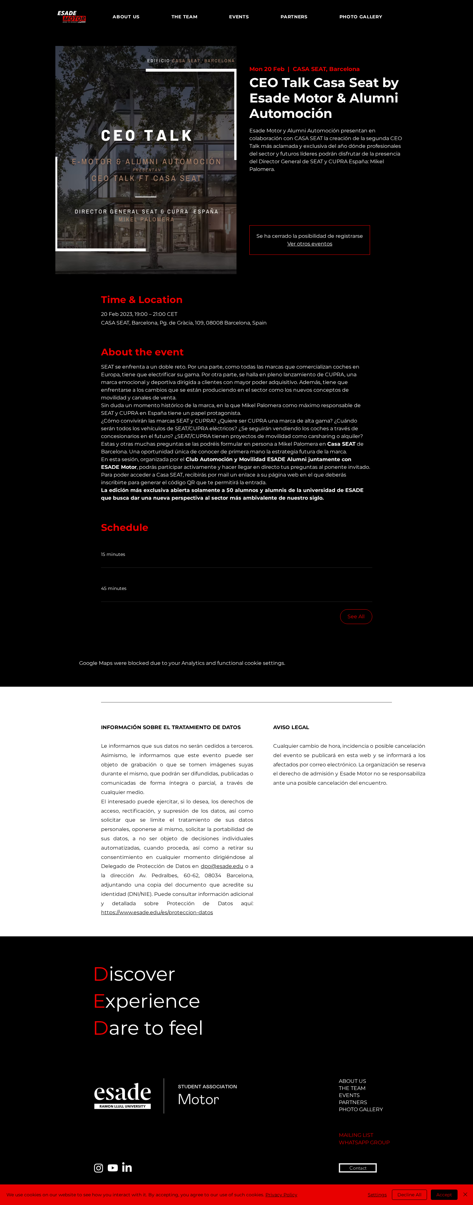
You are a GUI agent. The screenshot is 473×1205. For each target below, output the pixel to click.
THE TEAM (352, 1088)
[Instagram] (99, 1168)
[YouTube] (113, 1168)
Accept (444, 1195)
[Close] (465, 1195)
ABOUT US (352, 1081)
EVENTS (349, 1095)
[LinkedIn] (127, 1168)
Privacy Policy (281, 1195)
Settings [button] (377, 1195)
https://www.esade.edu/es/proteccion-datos (157, 912)
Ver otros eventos (309, 244)
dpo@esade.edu (222, 866)
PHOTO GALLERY (359, 1109)
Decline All (409, 1195)
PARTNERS (353, 1102)
